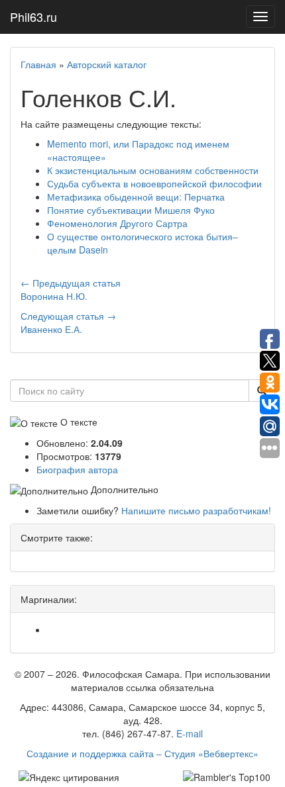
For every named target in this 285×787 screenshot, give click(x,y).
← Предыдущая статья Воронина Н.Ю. (71, 289)
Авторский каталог (106, 64)
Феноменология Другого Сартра (117, 223)
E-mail (189, 733)
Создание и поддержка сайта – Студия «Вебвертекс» (142, 753)
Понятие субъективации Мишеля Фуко (131, 209)
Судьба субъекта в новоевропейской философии (154, 183)
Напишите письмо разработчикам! (196, 510)
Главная (38, 64)
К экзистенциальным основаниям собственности (152, 170)
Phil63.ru (33, 16)
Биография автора (77, 469)
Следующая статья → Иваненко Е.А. (68, 322)
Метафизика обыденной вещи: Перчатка (136, 196)
